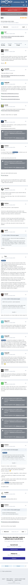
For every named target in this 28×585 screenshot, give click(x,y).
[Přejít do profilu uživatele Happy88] (2, 83)
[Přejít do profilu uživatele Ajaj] (2, 121)
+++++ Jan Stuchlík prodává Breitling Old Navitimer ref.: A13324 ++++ (14, 9)
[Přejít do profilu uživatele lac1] (2, 33)
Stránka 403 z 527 (15, 27)
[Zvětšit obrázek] (10, 93)
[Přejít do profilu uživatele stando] (2, 106)
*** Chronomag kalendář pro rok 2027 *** (14, 13)
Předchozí (5, 27)
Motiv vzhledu (10, 578)
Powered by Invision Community (14, 583)
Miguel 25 (6, 321)
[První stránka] (2, 27)
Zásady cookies (17, 580)
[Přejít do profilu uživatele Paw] (2, 257)
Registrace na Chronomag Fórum (17, 133)
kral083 (6, 492)
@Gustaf (6, 482)
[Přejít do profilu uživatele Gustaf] (2, 294)
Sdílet (7, 566)
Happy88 (6, 82)
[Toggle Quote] (3, 235)
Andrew (6, 50)
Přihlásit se (14, 558)
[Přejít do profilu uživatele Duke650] (2, 69)
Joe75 (6, 230)
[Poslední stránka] (26, 27)
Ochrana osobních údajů (20, 578)
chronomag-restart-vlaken (8, 21)
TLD (5, 382)
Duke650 (6, 69)
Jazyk (3, 578)
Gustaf (6, 294)
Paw (5, 256)
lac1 (5, 32)
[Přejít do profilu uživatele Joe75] (2, 231)
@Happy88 (15, 152)
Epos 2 (14, 359)
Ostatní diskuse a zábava (13, 22)
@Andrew (3, 260)
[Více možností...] (25, 33)
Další (23, 27)
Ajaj (5, 120)
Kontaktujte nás (10, 580)
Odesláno (9, 33)
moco (14, 235)
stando (6, 105)
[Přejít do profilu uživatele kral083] (2, 493)
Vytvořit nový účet (14, 549)
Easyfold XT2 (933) (7, 359)
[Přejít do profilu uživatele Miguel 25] (2, 322)
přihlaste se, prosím (20, 137)
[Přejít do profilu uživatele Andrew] (2, 50)
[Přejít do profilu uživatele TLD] (2, 383)
